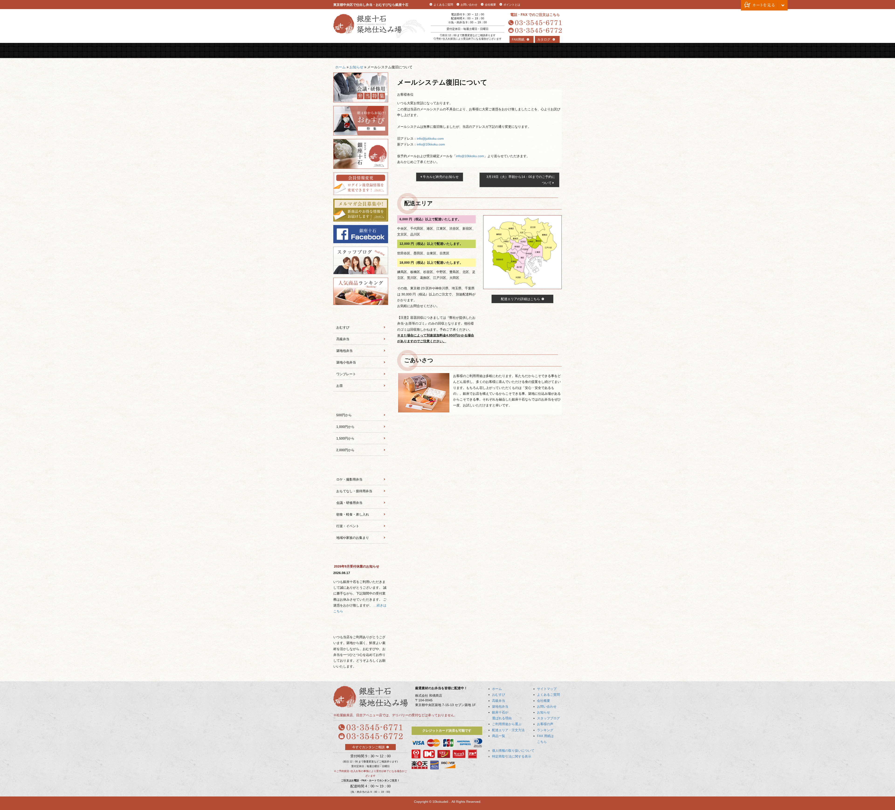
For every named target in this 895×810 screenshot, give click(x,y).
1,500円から (345, 438)
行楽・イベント (347, 526)
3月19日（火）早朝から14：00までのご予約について (520, 179)
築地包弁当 (433, 50)
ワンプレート (346, 374)
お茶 (339, 386)
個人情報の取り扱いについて (513, 750)
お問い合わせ (469, 4)
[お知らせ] (360, 554)
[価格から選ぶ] (360, 402)
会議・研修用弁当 (349, 503)
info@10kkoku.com (431, 144)
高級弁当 (404, 50)
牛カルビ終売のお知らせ (441, 177)
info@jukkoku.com (430, 138)
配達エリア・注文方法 (519, 50)
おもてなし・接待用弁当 (354, 491)
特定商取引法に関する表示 (511, 756)
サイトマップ (547, 689)
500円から (344, 415)
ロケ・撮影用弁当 (349, 479)
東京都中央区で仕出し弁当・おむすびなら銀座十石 (370, 5)
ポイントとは (511, 4)
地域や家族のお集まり (352, 538)
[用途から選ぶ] (360, 467)
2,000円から (345, 450)
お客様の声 (545, 724)
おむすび (376, 50)
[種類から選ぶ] (360, 315)
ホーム (340, 67)
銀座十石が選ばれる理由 (462, 50)
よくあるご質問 (443, 4)
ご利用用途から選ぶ (490, 50)
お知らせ (356, 67)
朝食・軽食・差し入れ (352, 514)
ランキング (545, 730)
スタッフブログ (548, 718)
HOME (347, 50)
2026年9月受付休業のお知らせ (356, 566)
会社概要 (490, 4)
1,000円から (345, 427)
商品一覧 (547, 50)
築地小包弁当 (346, 362)
